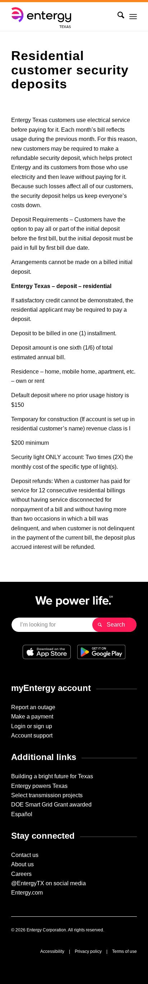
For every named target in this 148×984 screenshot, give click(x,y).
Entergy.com (27, 893)
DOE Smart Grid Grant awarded (51, 805)
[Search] (117, 16)
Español (21, 814)
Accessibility (52, 951)
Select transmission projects (47, 795)
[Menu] (133, 16)
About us (22, 864)
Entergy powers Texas (39, 786)
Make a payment (32, 716)
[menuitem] (117, 16)
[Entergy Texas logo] (61, 16)
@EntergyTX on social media (48, 883)
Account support (31, 735)
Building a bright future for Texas (52, 776)
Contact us (24, 855)
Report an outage (33, 707)
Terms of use (124, 951)
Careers (21, 874)
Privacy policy (88, 951)
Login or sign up (31, 726)
